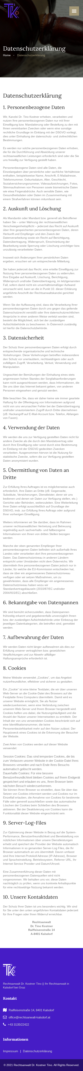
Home (7, 55)
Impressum (10, 1051)
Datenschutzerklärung (31, 55)
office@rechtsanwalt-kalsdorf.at (29, 1017)
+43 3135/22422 (18, 1024)
